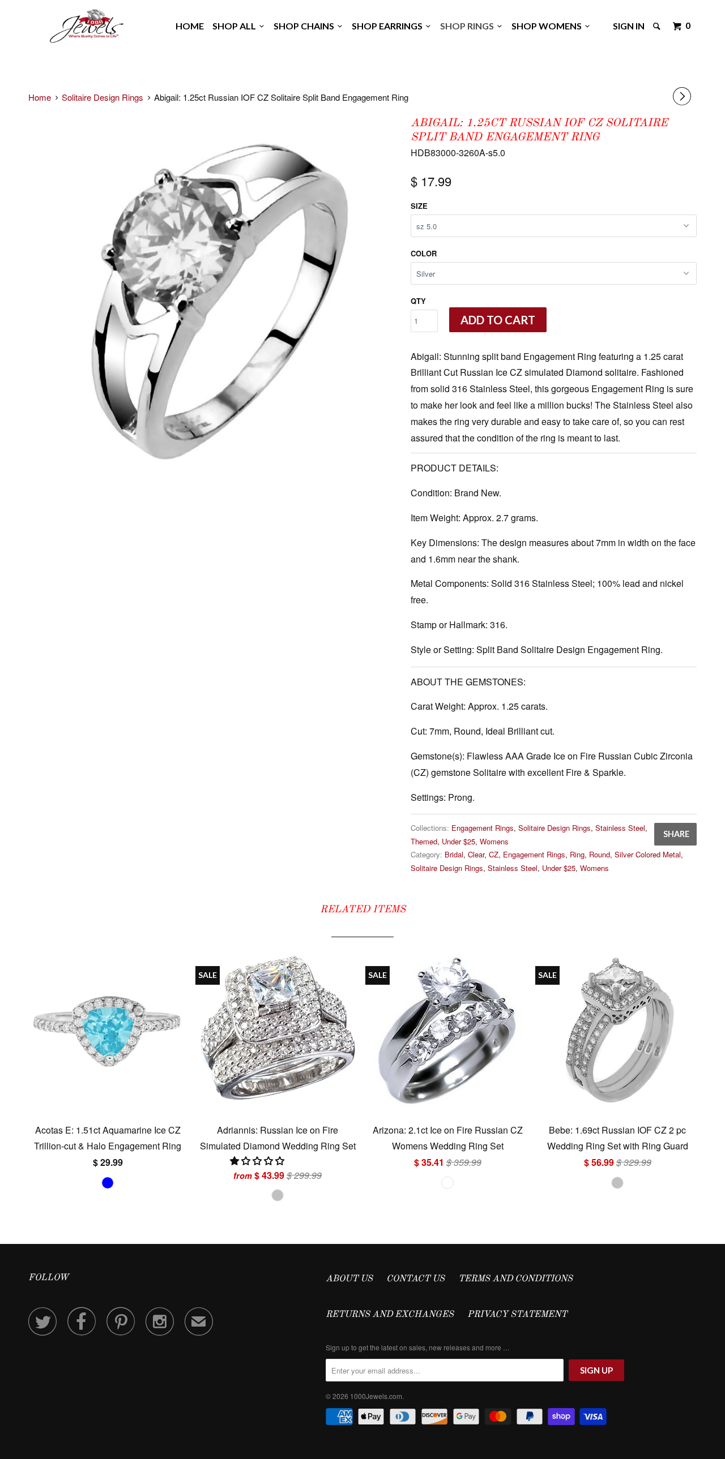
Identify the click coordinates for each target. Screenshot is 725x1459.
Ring (577, 854)
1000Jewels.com (376, 1396)
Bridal (454, 854)
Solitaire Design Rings (554, 827)
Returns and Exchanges (390, 1314)
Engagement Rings (482, 827)
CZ (493, 854)
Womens (494, 841)
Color (424, 253)
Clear (476, 854)
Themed (424, 841)
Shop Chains (306, 25)
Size (419, 205)
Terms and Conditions (515, 1279)
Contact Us (415, 1279)
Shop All (235, 25)
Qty (418, 300)
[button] (258, 1160)
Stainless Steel (620, 827)
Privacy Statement (517, 1314)
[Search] (657, 26)
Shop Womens (548, 25)
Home (190, 25)
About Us (349, 1279)
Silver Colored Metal (648, 854)
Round (599, 854)
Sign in (629, 25)
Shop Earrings (389, 25)
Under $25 (458, 841)
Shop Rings (468, 25)
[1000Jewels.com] (86, 24)
